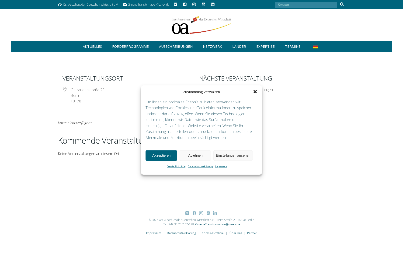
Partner (252, 233)
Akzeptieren (161, 155)
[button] (255, 91)
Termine (293, 46)
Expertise (265, 46)
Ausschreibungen (176, 46)
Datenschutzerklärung (200, 166)
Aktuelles (92, 46)
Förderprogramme (130, 46)
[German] (316, 46)
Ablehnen (195, 155)
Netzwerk (212, 46)
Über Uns (235, 233)
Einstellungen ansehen (233, 155)
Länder (239, 46)
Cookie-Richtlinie (176, 166)
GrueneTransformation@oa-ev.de (217, 224)
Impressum (221, 166)
